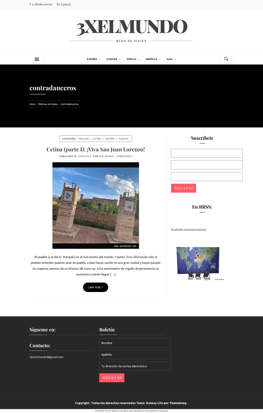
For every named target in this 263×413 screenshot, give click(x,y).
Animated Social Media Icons (109, 411)
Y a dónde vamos (41, 4)
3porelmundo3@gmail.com (47, 357)
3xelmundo (131, 25)
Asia (169, 59)
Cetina (97, 138)
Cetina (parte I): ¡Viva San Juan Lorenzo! (96, 149)
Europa (112, 59)
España (92, 59)
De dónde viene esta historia (188, 229)
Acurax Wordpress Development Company (147, 411)
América (151, 59)
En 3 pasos (64, 4)
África (131, 59)
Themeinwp (178, 403)
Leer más (94, 287)
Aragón (84, 138)
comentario (124, 156)
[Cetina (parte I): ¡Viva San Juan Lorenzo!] (95, 205)
